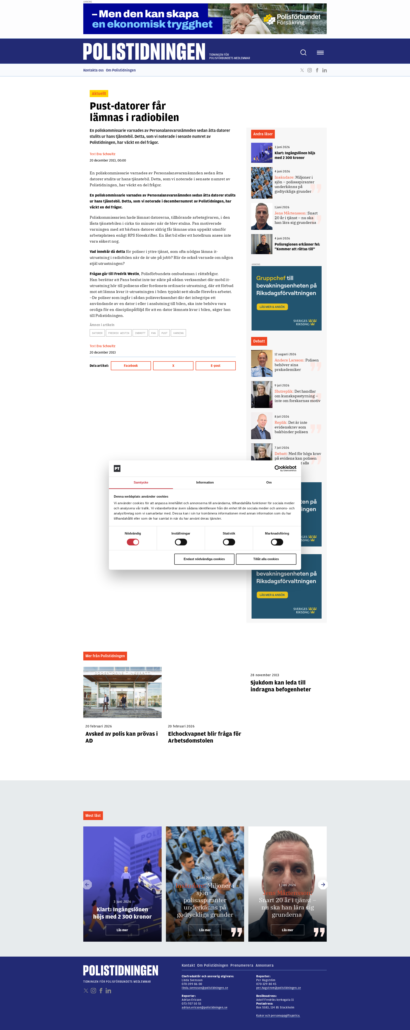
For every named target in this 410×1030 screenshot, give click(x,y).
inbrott (140, 333)
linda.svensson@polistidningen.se (205, 987)
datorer (97, 333)
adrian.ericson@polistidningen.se (205, 1007)
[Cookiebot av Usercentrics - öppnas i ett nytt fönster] (277, 468)
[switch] (181, 542)
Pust (164, 333)
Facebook (317, 70)
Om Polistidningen (121, 70)
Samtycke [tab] (141, 482)
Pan (153, 333)
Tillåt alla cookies (266, 559)
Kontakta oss (93, 70)
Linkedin (324, 70)
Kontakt (188, 965)
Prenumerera (241, 965)
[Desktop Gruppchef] (287, 298)
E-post (215, 366)
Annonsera (265, 965)
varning (178, 333)
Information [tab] (205, 482)
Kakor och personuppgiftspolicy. (278, 1015)
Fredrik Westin (118, 333)
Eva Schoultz (106, 154)
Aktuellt (99, 93)
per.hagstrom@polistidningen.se (278, 987)
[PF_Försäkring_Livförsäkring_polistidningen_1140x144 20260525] (205, 18)
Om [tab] (269, 482)
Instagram (310, 70)
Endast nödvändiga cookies (204, 559)
